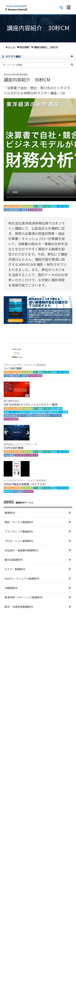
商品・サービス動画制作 (19, 522)
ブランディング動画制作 (19, 531)
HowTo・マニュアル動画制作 (22, 578)
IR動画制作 (11, 588)
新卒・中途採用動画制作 (19, 607)
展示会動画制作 (14, 560)
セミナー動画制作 (15, 569)
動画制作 (10, 513)
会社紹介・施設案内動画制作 (21, 550)
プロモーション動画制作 (19, 541)
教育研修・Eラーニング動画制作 (23, 597)
